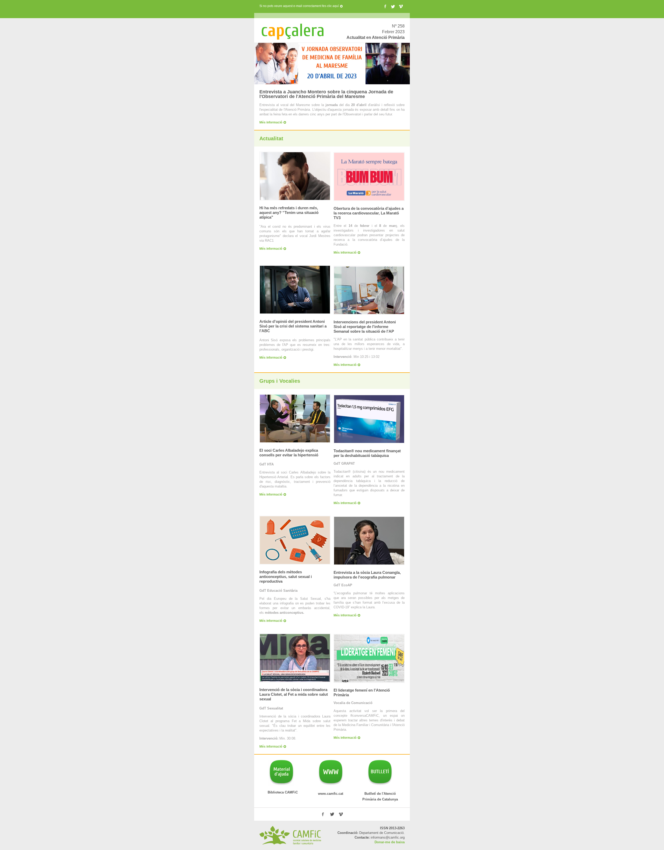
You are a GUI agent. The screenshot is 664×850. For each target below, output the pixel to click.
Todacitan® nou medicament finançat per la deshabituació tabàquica (367, 453)
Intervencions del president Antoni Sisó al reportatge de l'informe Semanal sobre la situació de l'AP (365, 326)
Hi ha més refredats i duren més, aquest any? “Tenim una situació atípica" (289, 212)
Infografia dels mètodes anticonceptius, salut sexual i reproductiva (285, 576)
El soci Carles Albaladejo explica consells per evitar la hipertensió (288, 452)
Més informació (270, 122)
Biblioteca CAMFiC (278, 792)
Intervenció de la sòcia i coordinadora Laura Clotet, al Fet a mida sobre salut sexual (293, 694)
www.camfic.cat (326, 794)
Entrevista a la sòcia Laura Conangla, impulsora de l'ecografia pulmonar (367, 574)
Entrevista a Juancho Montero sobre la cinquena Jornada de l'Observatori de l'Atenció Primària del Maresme (326, 94)
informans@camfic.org (388, 837)
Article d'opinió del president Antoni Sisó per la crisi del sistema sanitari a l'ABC (293, 326)
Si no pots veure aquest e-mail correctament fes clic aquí (299, 6)
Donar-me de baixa (390, 842)
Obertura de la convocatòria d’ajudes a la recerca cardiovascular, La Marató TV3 (369, 213)
